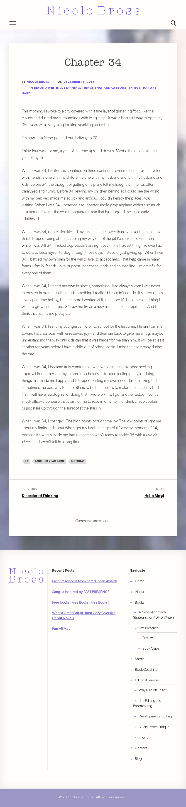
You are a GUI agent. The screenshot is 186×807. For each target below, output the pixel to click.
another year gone (50, 461)
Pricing (144, 737)
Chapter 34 (92, 63)
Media (139, 659)
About (139, 592)
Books (139, 602)
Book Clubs (150, 648)
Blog (138, 758)
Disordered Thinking (40, 495)
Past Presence (149, 628)
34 (27, 461)
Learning (72, 87)
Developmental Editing (155, 716)
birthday (78, 461)
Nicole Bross (38, 81)
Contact (141, 748)
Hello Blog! (154, 495)
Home (139, 581)
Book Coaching (146, 669)
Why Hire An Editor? (153, 690)
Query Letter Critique (154, 727)
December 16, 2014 (79, 81)
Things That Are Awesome (104, 87)
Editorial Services (147, 680)
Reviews (148, 638)
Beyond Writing (48, 87)
